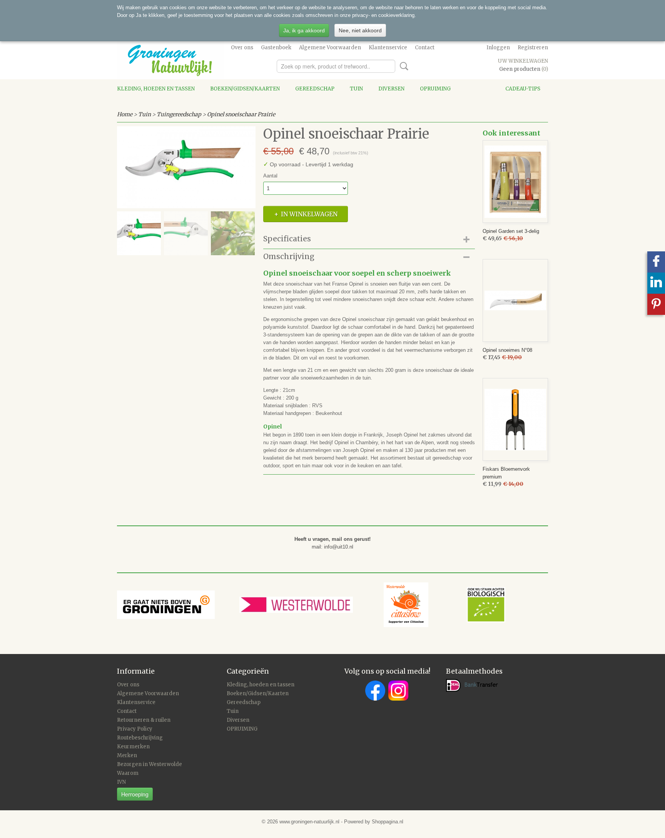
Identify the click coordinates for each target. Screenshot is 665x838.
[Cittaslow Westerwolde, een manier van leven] (444, 604)
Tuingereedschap (179, 114)
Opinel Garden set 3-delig (511, 231)
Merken (127, 755)
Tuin (356, 88)
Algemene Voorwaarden (330, 47)
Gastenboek (276, 47)
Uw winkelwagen (523, 61)
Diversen (391, 88)
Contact (424, 47)
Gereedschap (314, 88)
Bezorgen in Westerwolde (149, 764)
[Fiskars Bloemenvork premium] (515, 419)
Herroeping (135, 794)
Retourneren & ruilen (143, 720)
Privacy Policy (134, 729)
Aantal (270, 176)
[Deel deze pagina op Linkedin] (656, 283)
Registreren (533, 47)
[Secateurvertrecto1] (186, 167)
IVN (121, 782)
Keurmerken (133, 746)
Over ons (242, 47)
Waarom (128, 773)
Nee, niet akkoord (360, 30)
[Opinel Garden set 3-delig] (515, 181)
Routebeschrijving (140, 737)
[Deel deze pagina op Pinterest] (656, 304)
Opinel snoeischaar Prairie (241, 114)
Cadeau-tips (522, 88)
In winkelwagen (309, 214)
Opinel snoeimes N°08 (507, 350)
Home (124, 114)
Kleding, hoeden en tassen (156, 88)
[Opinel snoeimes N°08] (515, 300)
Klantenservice (388, 47)
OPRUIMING (435, 88)
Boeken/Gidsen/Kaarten (245, 88)
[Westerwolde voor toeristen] (311, 604)
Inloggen (498, 47)
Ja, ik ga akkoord (304, 30)
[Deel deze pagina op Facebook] (656, 262)
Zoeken (402, 66)
